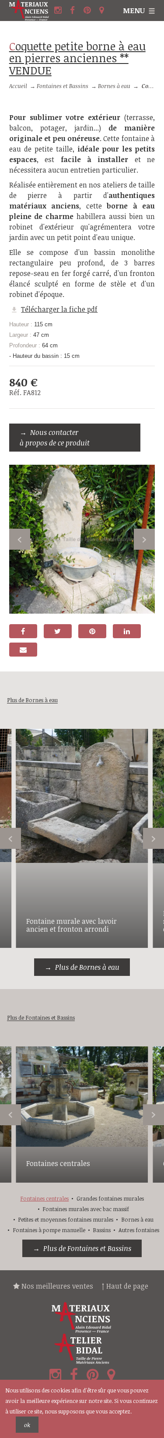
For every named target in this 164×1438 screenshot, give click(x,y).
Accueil (18, 86)
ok (27, 1425)
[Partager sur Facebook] (23, 631)
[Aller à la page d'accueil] (30, 10)
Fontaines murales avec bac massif (85, 1209)
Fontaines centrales (58, 1163)
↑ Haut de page (125, 1286)
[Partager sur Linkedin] (127, 631)
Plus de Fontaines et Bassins (87, 1248)
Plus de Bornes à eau (87, 967)
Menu (134, 10)
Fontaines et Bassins (62, 86)
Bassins (102, 1230)
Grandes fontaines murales (110, 1198)
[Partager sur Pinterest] (92, 631)
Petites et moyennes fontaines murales (65, 1219)
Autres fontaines (139, 1230)
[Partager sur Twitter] (58, 631)
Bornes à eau (114, 86)
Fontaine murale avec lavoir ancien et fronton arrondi (71, 925)
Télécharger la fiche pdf (59, 309)
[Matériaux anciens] (82, 1317)
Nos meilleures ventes (56, 1286)
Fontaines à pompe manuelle (49, 1230)
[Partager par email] (23, 650)
